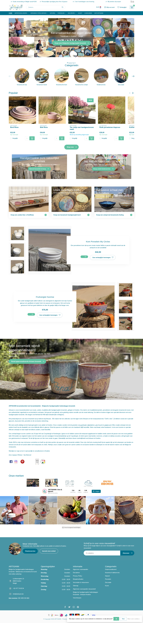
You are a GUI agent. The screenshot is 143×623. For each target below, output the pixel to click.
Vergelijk (15, 138)
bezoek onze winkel (49, 551)
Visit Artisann (98, 13)
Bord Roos (14, 127)
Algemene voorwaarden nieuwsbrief (84, 589)
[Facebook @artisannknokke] (11, 461)
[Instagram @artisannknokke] (15, 461)
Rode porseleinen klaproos (109, 127)
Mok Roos (44, 127)
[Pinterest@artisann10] (22, 461)
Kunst (80, 13)
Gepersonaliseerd (21, 13)
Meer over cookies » (134, 619)
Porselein (61, 13)
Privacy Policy (77, 576)
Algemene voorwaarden (80, 569)
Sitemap (75, 585)
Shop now (70, 147)
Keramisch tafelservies (38, 13)
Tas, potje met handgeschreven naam (82, 128)
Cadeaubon (88, 13)
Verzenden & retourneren (81, 582)
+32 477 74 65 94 (18, 588)
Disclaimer (76, 572)
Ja (116, 619)
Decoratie (71, 13)
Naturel (52, 13)
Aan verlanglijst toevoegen (101, 257)
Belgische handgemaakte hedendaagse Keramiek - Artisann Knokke (85, 593)
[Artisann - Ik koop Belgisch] (43, 461)
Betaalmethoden (78, 579)
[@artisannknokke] (45, 491)
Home (10, 13)
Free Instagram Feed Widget (72, 527)
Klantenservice (30, 551)
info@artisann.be (18, 594)
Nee (123, 619)
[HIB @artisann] (37, 461)
